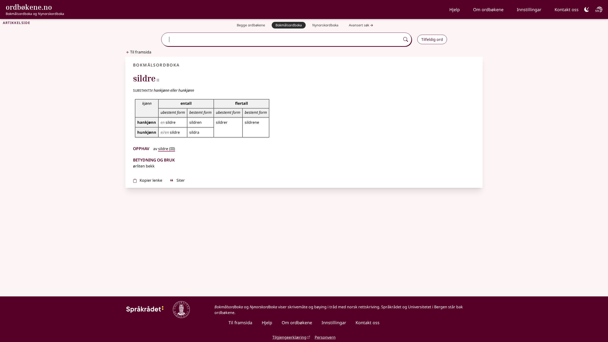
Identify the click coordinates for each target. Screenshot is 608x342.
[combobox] (281, 39)
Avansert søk (359, 25)
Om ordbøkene (488, 9)
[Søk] (405, 39)
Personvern (325, 337)
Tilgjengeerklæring (289, 337)
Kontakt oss (567, 9)
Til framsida (140, 52)
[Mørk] (586, 9)
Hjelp (454, 9)
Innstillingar (529, 9)
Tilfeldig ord (432, 39)
